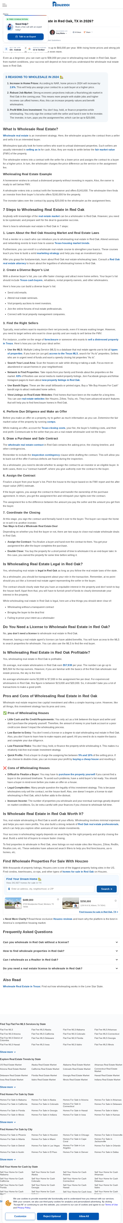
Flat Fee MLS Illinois (104, 1044)
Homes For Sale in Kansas (107, 1115)
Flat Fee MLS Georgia (105, 1038)
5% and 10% (85, 755)
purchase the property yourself (77, 774)
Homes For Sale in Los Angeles (74, 1146)
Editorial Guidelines (52, 40)
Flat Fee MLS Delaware (43, 1038)
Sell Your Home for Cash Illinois (11, 1192)
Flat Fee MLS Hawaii (10, 1044)
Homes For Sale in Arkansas (108, 1100)
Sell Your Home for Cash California (11, 1179)
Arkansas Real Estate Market (108, 1064)
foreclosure (51, 339)
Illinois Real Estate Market (75, 1079)
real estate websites (33, 398)
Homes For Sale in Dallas (106, 1152)
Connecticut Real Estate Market (105, 1070)
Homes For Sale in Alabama (13, 1100)
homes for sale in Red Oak (78, 871)
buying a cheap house (86, 759)
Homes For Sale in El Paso (44, 1152)
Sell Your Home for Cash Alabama (11, 1173)
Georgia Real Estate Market (76, 1075)
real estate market (49, 216)
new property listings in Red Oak (61, 380)
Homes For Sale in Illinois (12, 1115)
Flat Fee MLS (6, 1029)
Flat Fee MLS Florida (73, 1038)
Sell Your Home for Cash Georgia (43, 1186)
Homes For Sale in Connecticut (72, 1105)
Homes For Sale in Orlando (107, 1145)
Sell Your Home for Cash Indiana (43, 1192)
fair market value (105, 149)
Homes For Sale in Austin (12, 1152)
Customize (20, 1216)
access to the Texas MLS (63, 353)
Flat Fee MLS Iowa (41, 1044)
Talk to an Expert (27, 36)
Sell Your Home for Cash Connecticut (74, 1179)
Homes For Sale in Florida (12, 1110)
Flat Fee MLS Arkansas (105, 1029)
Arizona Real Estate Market (13, 1069)
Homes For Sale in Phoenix (13, 1135)
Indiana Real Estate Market (107, 1079)
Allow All (84, 1216)
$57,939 (67, 665)
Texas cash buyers (31, 280)
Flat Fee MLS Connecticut (106, 1034)
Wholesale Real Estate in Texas (21, 986)
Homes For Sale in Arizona (75, 1100)
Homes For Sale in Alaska (44, 1100)
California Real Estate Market (45, 1069)
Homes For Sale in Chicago (76, 1135)
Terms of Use (111, 1204)
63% (18, 376)
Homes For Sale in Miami (44, 1139)
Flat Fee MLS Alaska (41, 1029)
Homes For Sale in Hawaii (75, 1110)
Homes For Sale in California (13, 1104)
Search (105, 889)
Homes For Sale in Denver (75, 1152)
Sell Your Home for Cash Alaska (43, 1173)
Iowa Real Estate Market (11, 1079)
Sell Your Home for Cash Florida (11, 1186)
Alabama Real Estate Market (76, 1064)
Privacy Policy (23, 1207)
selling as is (33, 149)
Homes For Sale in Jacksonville (103, 1140)
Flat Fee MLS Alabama (74, 1029)
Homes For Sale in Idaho (106, 1110)
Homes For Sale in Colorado (45, 1104)
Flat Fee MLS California (43, 1034)
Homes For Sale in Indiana (44, 1115)
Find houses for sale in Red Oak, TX (97, 912)
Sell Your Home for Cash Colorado (43, 1179)
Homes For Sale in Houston (45, 1135)
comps (51, 422)
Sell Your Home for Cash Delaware (106, 1179)
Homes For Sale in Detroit (12, 1145)
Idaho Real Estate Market (44, 1079)
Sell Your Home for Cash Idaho (106, 1186)
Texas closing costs (53, 428)
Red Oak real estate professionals (98, 824)
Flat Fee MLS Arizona (10, 1034)
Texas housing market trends (72, 243)
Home (5, 14)
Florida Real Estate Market (44, 1075)
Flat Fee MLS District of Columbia (11, 1039)
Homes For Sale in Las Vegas (46, 1145)
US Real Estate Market (11, 1064)
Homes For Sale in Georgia (44, 1110)
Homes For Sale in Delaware (108, 1104)
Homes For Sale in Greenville (108, 1135)
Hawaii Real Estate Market (107, 1075)
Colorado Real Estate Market (76, 1069)
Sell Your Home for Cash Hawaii (74, 1186)
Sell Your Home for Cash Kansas (106, 1192)
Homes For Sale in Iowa (74, 1115)
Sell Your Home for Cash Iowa (77, 1191)
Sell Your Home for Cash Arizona (74, 1173)
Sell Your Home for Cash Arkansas (106, 1173)
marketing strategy (48, 253)
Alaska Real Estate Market (44, 1064)
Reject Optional (52, 1216)
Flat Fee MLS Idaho (72, 1044)
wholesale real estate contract (26, 445)
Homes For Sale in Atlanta (12, 1139)
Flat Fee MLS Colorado (74, 1034)
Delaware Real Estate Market (14, 1075)
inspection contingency (46, 455)
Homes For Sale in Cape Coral (74, 1140)
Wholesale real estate (15, 135)
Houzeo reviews (62, 919)
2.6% (12, 87)
